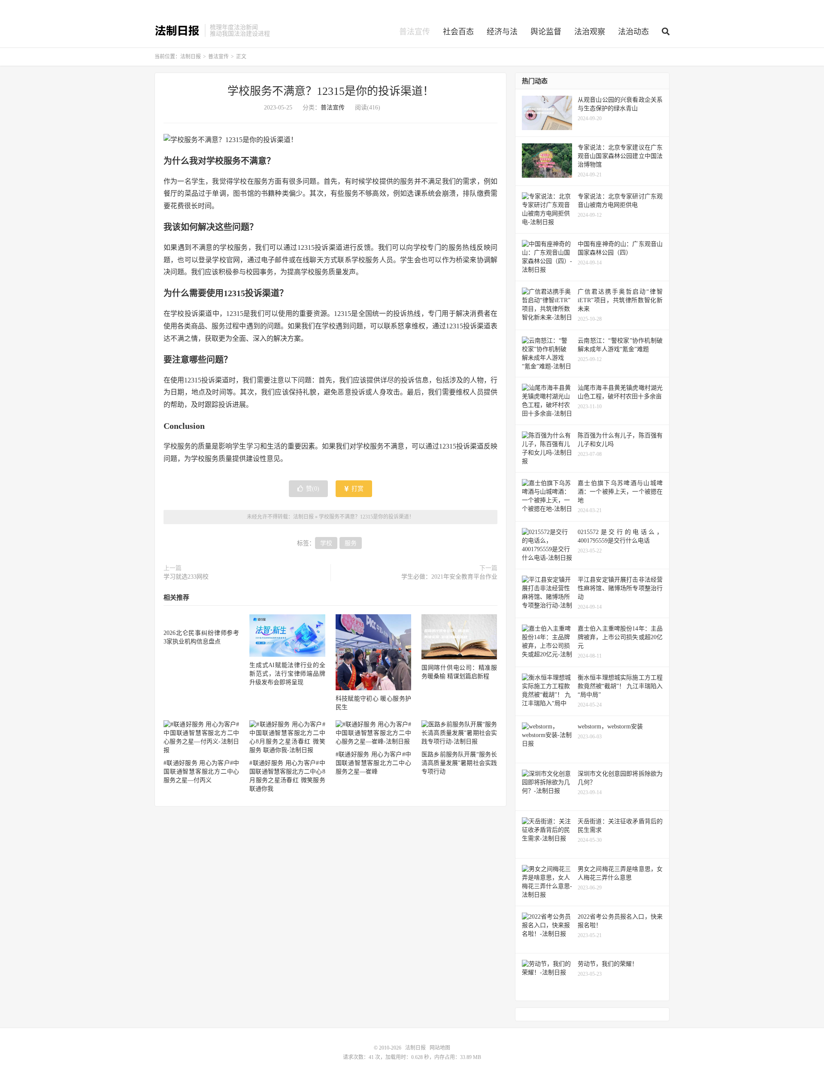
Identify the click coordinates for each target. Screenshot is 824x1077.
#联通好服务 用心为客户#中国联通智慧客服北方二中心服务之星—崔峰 (373, 763)
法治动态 (633, 31)
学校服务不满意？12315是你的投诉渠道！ (330, 91)
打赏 (357, 488)
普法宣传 (414, 31)
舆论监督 (545, 31)
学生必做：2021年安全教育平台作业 (449, 576)
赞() (312, 488)
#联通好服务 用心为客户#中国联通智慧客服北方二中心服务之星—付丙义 (201, 771)
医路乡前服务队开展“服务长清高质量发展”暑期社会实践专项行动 (459, 763)
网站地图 (440, 1048)
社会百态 (458, 31)
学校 (326, 543)
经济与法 (502, 31)
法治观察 (589, 31)
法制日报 (177, 30)
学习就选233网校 (186, 576)
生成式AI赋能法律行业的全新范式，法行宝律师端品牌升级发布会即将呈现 (287, 674)
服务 (351, 543)
